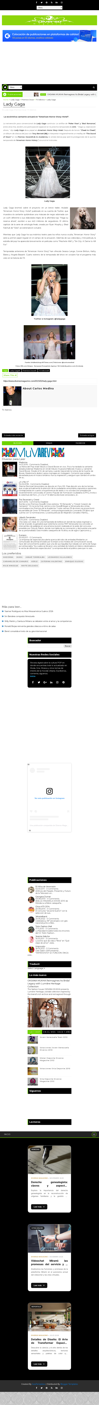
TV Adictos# (44, 371)
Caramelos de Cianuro (15, 561)
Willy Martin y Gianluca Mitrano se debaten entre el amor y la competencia (38, 621)
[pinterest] (47, 3)
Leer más (38, 1207)
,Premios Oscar (20, 110)
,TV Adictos (31, 110)
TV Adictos (40, 100)
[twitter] (42, 3)
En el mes (49, 1032)
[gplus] (45, 682)
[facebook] (37, 3)
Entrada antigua (87, 435)
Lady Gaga (15, 100)
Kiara (20, 557)
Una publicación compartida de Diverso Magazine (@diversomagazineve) (60, 825)
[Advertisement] (49, 61)
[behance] (57, 3)
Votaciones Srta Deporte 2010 (55, 1068)
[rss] (52, 3)
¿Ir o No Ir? (24, 482)
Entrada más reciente (13, 435)
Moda (26, 94)
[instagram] (62, 3)
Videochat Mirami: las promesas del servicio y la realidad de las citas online (49, 1264)
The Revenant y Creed (29, 500)
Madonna (23, 462)
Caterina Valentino (51, 561)
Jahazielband (41, 916)
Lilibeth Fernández (27, 517)
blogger (18, 443)
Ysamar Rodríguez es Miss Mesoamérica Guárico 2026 (29, 611)
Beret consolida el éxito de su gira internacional (26, 631)
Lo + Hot (35, 1032)
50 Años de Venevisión (45, 886)
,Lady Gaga (8, 110)
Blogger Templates (69, 1384)
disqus (49, 443)
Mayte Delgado (29, 566)
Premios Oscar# (30, 371)
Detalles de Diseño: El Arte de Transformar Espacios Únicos (49, 1343)
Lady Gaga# (15, 371)
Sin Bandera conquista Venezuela (19, 616)
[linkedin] (51, 682)
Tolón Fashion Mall (43, 926)
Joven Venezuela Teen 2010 (54, 1037)
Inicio (32, 676)
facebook (80, 443)
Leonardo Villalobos (60, 557)
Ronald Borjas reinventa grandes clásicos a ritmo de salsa (30, 626)
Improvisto (40, 946)
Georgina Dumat (43, 897)
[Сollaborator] (49, 36)
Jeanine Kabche (42, 936)
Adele (34, 561)
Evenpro (22, 535)
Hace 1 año (64, 1032)
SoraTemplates (38, 1384)
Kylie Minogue (10, 566)
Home (6, 100)
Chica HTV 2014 (42, 906)
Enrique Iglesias (74, 561)
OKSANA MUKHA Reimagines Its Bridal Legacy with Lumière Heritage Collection (49, 983)
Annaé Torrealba (35, 557)
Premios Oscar (28, 100)
